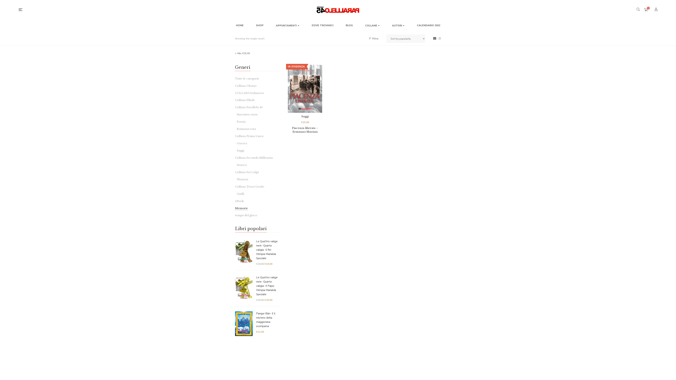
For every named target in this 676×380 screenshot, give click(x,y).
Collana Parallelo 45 (249, 107)
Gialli (240, 193)
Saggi (305, 116)
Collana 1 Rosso (245, 85)
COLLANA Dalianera (249, 93)
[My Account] (656, 9)
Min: (243, 53)
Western (242, 179)
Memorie (241, 208)
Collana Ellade (245, 100)
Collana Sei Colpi (247, 172)
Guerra (242, 143)
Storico (242, 165)
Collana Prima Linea (249, 136)
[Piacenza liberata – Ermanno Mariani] (305, 89)
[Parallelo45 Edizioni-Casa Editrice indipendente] (338, 9)
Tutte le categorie (247, 78)
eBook (239, 201)
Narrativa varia (247, 114)
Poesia (241, 121)
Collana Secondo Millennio (254, 157)
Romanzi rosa (246, 129)
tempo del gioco (246, 215)
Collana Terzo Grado (249, 186)
